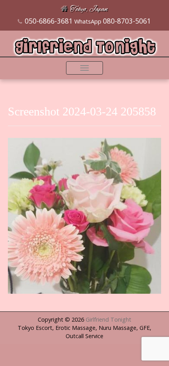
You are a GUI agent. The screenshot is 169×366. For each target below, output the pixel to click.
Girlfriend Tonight (108, 319)
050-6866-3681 (49, 21)
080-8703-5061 (127, 21)
